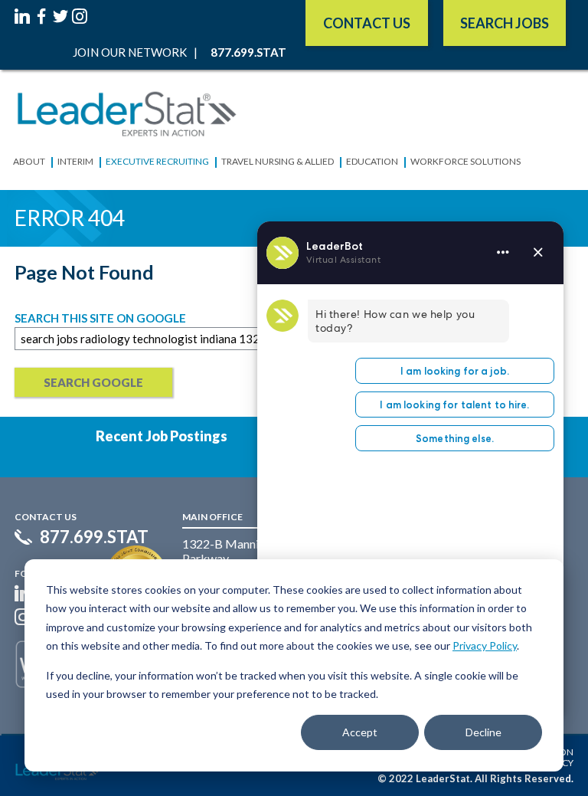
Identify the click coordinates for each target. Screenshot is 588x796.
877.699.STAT (94, 537)
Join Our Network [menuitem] (130, 52)
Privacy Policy (484, 645)
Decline (483, 732)
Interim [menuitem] (75, 161)
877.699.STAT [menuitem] (248, 52)
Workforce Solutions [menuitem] (465, 161)
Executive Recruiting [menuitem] (157, 161)
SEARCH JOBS (504, 23)
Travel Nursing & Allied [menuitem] (277, 161)
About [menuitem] (29, 161)
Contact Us (366, 23)
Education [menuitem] (372, 161)
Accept (359, 732)
